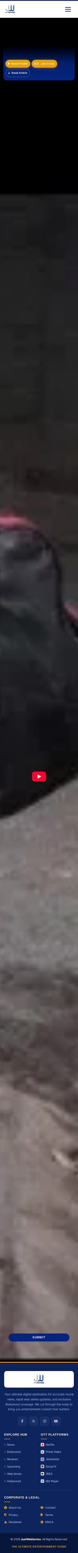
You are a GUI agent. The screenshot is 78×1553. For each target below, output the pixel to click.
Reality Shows (24, 904)
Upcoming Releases (28, 889)
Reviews (18, 1017)
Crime (66, 981)
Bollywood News (26, 948)
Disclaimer (15, 1522)
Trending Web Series (52, 1069)
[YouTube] (56, 1421)
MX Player (52, 1481)
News (11, 1444)
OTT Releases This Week (55, 1060)
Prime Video (53, 1451)
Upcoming (13, 1466)
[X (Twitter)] (33, 1421)
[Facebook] (22, 1421)
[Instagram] (44, 1421)
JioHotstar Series (55, 1078)
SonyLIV (51, 1466)
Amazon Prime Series (21, 1078)
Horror (16, 1005)
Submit (38, 1337)
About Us (15, 1507)
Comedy (43, 993)
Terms (49, 1515)
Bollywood (14, 1451)
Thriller (17, 993)
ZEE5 (49, 1473)
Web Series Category (30, 919)
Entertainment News (28, 874)
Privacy (13, 1515)
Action (16, 981)
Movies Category (26, 933)
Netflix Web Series (18, 1069)
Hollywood (43, 1005)
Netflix (50, 1444)
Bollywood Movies (19, 1060)
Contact (50, 1507)
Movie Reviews (16, 1087)
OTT (43, 1017)
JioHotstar (52, 1459)
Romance (55, 1029)
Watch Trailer (19, 63)
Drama (42, 981)
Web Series (14, 1473)
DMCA (49, 1522)
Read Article (19, 72)
